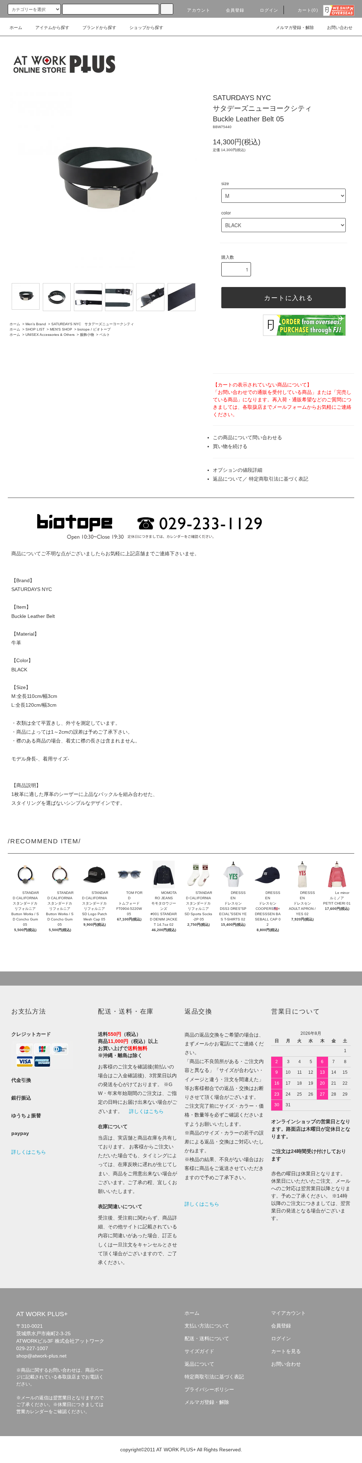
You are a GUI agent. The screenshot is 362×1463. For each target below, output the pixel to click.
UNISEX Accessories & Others (50, 335)
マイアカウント (288, 1313)
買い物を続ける (230, 446)
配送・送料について (207, 1338)
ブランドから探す (99, 27)
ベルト (104, 335)
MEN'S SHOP (61, 329)
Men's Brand (35, 324)
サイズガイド (199, 1351)
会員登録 (235, 10)
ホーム (16, 27)
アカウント (198, 10)
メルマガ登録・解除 (295, 27)
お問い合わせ (339, 27)
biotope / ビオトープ (94, 329)
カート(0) (308, 10)
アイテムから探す (52, 27)
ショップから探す (146, 27)
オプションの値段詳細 (237, 470)
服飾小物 (87, 335)
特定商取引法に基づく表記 (278, 479)
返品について (228, 479)
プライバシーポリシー (209, 1389)
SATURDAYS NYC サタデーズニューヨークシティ (92, 324)
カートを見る (286, 1351)
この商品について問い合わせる (247, 437)
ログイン (269, 10)
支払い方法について (207, 1326)
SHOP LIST (35, 329)
